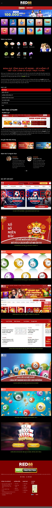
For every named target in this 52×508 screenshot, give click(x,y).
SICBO (25, 485)
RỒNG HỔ (25, 487)
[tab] (26, 90)
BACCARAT (26, 490)
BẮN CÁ (16, 488)
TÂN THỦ (16, 483)
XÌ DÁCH (25, 488)
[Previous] (8, 164)
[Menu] (1, 3)
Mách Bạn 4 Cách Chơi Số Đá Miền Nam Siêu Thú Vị (26, 417)
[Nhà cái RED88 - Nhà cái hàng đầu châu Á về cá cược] (26, 3)
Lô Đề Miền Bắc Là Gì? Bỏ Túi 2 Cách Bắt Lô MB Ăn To (26, 245)
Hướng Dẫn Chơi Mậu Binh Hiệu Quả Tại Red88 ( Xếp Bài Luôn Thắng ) (26, 451)
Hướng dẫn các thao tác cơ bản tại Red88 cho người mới (26, 314)
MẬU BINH (25, 483)
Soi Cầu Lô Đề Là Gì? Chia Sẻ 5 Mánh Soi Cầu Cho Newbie (26, 383)
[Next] (44, 164)
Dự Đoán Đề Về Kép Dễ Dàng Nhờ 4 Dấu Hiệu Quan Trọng (26, 279)
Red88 (23, 76)
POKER (25, 492)
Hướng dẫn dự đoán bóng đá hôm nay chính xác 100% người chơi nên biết (26, 348)
